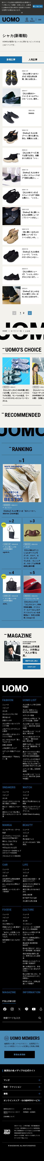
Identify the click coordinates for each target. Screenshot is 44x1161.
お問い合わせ (27, 1109)
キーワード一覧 (16, 331)
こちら (26, 1138)
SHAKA (31, 113)
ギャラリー (8, 508)
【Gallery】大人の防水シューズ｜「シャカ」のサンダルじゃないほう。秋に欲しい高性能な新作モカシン (30, 254)
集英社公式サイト (9, 1109)
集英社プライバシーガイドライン (12, 1112)
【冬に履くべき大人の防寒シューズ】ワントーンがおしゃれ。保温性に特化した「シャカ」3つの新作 (30, 235)
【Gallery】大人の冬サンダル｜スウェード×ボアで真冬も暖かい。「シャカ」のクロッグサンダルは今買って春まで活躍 (30, 175)
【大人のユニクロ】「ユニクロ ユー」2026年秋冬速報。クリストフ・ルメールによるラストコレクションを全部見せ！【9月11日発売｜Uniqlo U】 (32, 610)
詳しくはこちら (37, 6)
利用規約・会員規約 (29, 1112)
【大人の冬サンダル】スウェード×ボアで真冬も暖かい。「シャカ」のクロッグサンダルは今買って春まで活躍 (30, 195)
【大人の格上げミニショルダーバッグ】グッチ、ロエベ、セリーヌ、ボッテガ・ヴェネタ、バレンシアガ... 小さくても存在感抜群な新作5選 (32, 558)
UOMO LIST (7, 544)
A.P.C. (5, 604)
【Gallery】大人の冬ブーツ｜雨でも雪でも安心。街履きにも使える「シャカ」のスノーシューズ (30, 136)
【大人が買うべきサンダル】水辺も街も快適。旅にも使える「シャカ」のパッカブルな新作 (30, 76)
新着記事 (11, 59)
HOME (4, 331)
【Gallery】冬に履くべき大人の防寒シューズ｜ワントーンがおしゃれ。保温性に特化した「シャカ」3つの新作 (30, 215)
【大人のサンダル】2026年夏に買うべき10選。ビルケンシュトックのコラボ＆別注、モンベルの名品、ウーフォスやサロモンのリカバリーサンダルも (15, 395)
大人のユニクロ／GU (32, 598)
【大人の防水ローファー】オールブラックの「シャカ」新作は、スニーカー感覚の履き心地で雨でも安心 (30, 96)
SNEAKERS (7, 505)
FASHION (6, 387)
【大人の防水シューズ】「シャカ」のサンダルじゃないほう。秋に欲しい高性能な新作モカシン (30, 274)
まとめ (27, 547)
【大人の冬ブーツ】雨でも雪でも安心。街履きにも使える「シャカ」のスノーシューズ (30, 155)
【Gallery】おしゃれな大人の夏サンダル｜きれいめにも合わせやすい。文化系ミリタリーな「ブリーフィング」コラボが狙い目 (30, 294)
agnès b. (6, 552)
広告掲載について (9, 1116)
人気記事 (33, 59)
